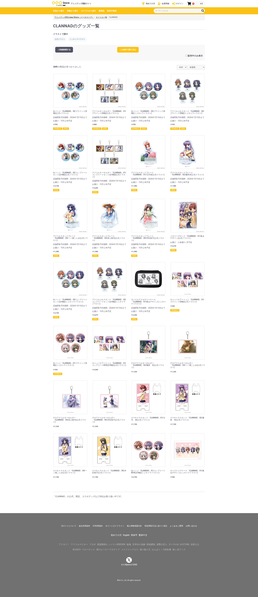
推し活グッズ (179, 549)
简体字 (134, 535)
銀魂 (129, 544)
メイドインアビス (129, 549)
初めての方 (116, 535)
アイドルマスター (79, 544)
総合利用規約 (84, 526)
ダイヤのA (174, 544)
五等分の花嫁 (138, 544)
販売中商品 (112, 11)
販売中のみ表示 (195, 55)
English (126, 535)
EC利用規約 (98, 526)
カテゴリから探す (88, 11)
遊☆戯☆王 (145, 549)
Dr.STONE (184, 544)
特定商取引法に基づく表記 (156, 526)
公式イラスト (60, 39)
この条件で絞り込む (127, 50)
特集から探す (72, 11)
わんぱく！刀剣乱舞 (161, 549)
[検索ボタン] (202, 10)
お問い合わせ (191, 526)
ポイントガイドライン (114, 526)
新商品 (101, 11)
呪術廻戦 (151, 544)
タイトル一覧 (101, 17)
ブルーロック (88, 549)
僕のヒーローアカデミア (108, 549)
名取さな (195, 544)
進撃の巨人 (162, 544)
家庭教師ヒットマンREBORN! (111, 544)
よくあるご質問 (176, 526)
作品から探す (58, 11)
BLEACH (77, 549)
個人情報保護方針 (134, 526)
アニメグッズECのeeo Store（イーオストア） (74, 17)
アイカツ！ (64, 544)
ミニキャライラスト (77, 39)
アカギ (92, 544)
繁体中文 (143, 535)
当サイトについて (68, 526)
